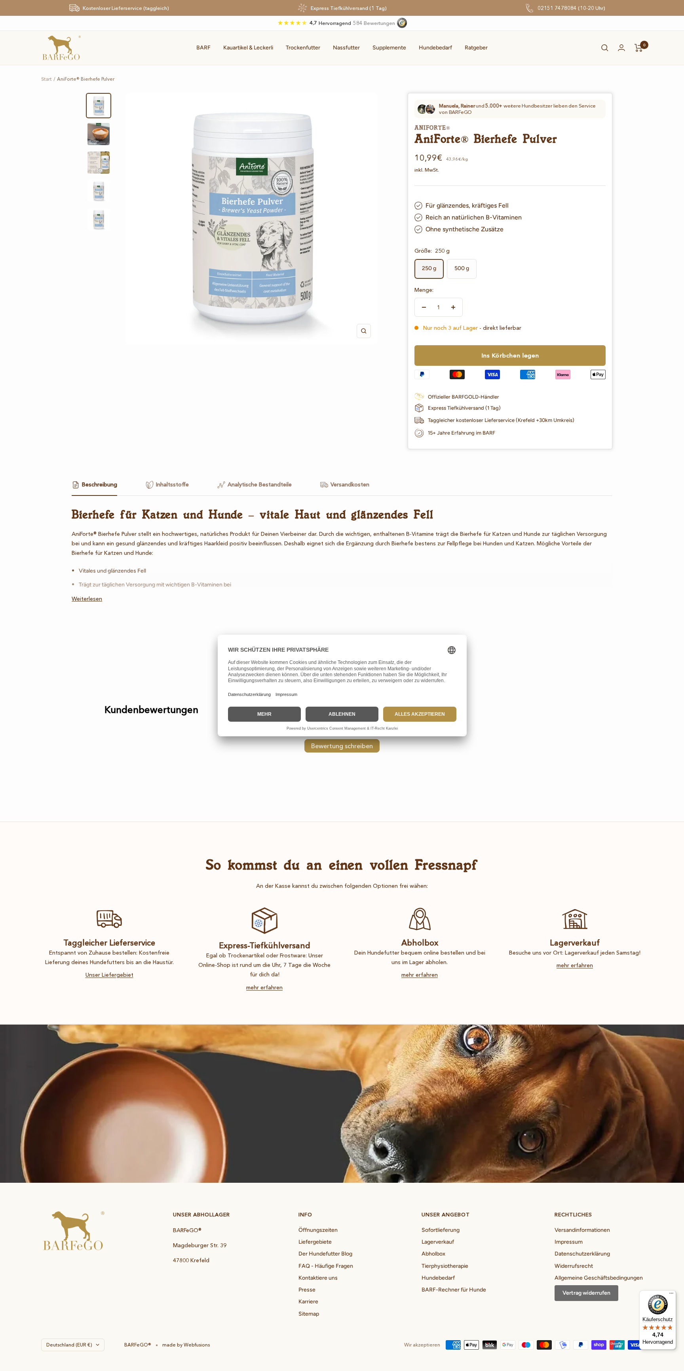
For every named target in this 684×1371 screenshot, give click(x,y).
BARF (203, 47)
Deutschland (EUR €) (69, 1345)
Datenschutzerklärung (582, 1253)
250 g (429, 268)
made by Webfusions (186, 1345)
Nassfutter (346, 47)
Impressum (569, 1242)
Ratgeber (476, 47)
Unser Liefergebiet (109, 974)
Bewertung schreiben (342, 746)
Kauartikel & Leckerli (248, 47)
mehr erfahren (264, 987)
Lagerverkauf (438, 1242)
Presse (306, 1289)
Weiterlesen (87, 598)
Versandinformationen (582, 1230)
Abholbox (433, 1253)
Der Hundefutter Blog (325, 1253)
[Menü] (671, 1295)
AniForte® (432, 128)
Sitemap (308, 1313)
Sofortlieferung (441, 1230)
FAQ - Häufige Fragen (325, 1266)
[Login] (621, 47)
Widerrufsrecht (574, 1266)
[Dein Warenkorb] (639, 48)
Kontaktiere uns (318, 1278)
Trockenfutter (303, 47)
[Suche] (604, 47)
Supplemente (389, 47)
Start (46, 79)
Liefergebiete (315, 1242)
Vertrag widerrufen (586, 1293)
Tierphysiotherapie (445, 1266)
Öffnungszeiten (318, 1230)
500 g (461, 268)
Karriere (308, 1301)
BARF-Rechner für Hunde (454, 1289)
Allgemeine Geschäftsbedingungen (599, 1278)
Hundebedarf (435, 47)
